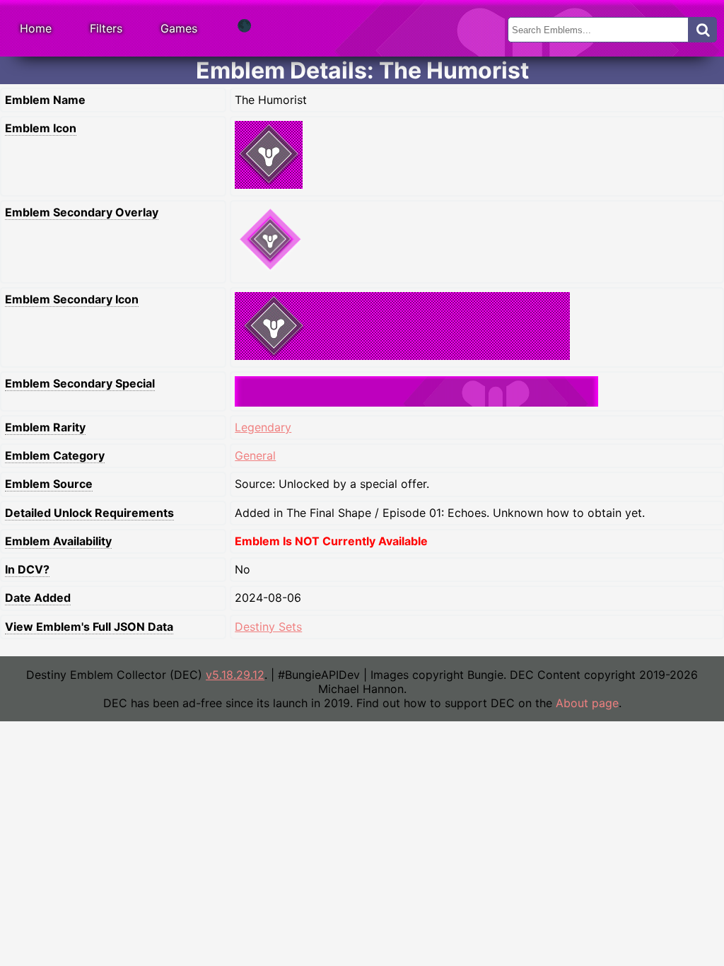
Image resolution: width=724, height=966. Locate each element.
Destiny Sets (268, 626)
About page (587, 703)
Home (36, 28)
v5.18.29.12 (235, 675)
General (255, 455)
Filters (106, 28)
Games (178, 28)
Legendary (263, 427)
